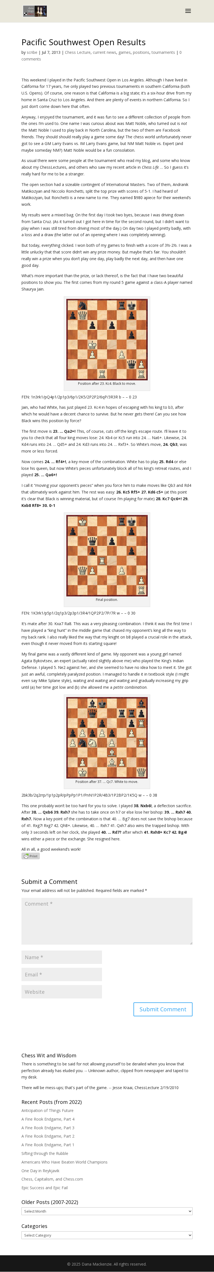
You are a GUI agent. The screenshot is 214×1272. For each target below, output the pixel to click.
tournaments (163, 52)
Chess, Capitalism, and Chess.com (52, 1179)
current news (104, 52)
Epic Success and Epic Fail (44, 1187)
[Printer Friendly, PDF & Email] (30, 856)
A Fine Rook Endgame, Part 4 (47, 1119)
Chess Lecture (78, 52)
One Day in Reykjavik (40, 1170)
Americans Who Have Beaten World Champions (64, 1162)
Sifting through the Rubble (44, 1153)
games (124, 52)
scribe (32, 52)
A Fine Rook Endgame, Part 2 (47, 1136)
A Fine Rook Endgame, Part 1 (47, 1144)
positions (141, 52)
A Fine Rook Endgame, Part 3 (47, 1127)
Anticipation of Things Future (47, 1110)
